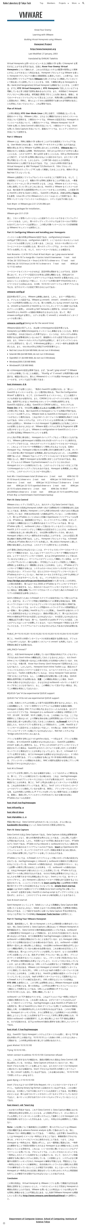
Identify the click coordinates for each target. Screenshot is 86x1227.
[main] (30, 15)
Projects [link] (62, 3)
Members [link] (51, 3)
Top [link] (41, 3)
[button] (83, 3)
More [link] (74, 3)
